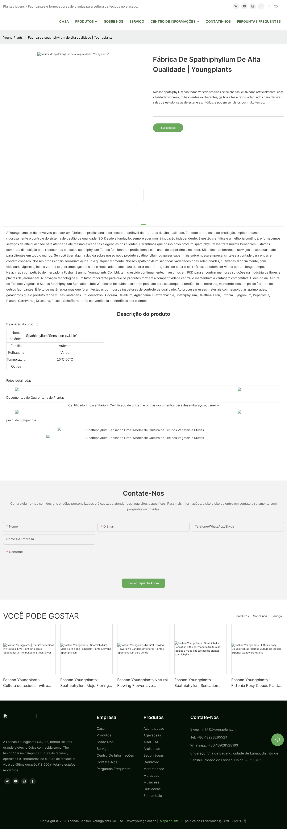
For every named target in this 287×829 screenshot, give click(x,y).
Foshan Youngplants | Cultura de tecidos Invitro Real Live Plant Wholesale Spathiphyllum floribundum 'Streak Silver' (27, 683)
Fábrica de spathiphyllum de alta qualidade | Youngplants (70, 37)
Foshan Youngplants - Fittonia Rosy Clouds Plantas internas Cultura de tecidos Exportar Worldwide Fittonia (256, 683)
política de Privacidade (202, 821)
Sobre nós (260, 616)
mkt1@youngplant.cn (219, 729)
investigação (168, 127)
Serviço (276, 616)
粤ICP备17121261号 (233, 821)
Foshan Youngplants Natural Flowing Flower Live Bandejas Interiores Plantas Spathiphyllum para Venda (142, 683)
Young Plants (13, 37)
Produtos (242, 616)
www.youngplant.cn (141, 821)
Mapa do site (169, 821)
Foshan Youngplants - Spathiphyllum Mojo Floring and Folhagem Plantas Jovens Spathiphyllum (84, 683)
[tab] (143, 223)
